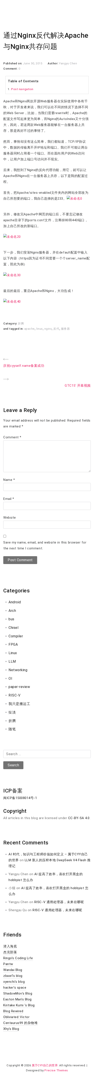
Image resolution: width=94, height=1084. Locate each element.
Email (8, 499)
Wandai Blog (12, 970)
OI (10, 678)
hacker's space (14, 988)
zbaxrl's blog (13, 976)
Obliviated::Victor (16, 1017)
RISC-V (14, 695)
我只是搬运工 (19, 704)
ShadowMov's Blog (17, 993)
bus (11, 619)
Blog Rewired (13, 1011)
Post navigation (22, 89)
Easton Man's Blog (17, 999)
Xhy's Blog (11, 1029)
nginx (48, 328)
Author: (53, 63)
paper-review (19, 687)
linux (39, 328)
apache (29, 328)
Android (15, 602)
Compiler (16, 636)
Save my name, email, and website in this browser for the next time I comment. (44, 545)
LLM (12, 661)
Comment (12, 437)
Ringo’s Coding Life (18, 958)
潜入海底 (10, 946)
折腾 (21, 323)
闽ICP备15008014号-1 (20, 798)
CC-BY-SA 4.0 (79, 818)
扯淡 (12, 712)
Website (9, 518)
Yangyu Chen (68, 63)
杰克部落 (10, 952)
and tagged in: (13, 328)
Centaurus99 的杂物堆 (20, 1023)
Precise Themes (56, 1070)
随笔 (12, 729)
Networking (18, 670)
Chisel (13, 628)
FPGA (13, 644)
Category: (10, 323)
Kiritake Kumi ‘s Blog (19, 1005)
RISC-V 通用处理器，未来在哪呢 (59, 902)
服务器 (65, 328)
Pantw (8, 964)
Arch (12, 611)
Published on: (13, 63)
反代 (56, 328)
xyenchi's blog (14, 982)
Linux (13, 653)
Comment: (11, 68)
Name (9, 480)
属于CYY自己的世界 (45, 1065)
